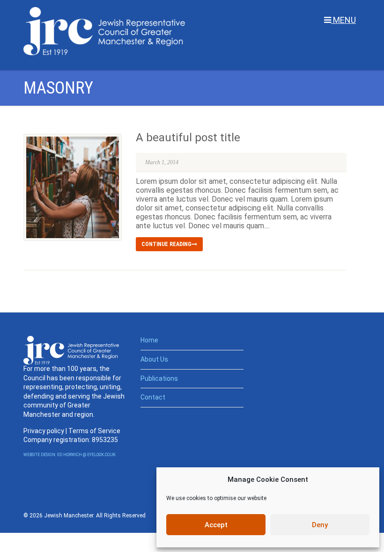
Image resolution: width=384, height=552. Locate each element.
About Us (154, 359)
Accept (216, 525)
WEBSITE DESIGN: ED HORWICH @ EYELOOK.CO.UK (69, 454)
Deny (320, 525)
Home (149, 340)
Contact (152, 397)
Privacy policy (43, 431)
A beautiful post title (188, 137)
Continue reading (166, 244)
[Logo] (104, 31)
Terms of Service (94, 431)
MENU (343, 20)
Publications (159, 378)
